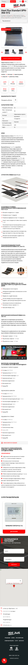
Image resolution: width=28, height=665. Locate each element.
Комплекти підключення (8, 380)
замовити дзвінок (14, 658)
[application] (14, 352)
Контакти (21, 640)
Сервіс (13, 637)
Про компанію (19, 637)
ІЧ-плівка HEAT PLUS (7, 370)
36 (15, 100)
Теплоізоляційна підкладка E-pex (10, 375)
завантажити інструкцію (10, 442)
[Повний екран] (25, 358)
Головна (3, 15)
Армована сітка (6, 424)
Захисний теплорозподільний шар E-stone (12, 398)
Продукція (7, 637)
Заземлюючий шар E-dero (8, 378)
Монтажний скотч (6, 383)
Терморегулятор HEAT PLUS (9, 373)
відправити (14, 564)
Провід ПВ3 (5, 386)
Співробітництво (9, 640)
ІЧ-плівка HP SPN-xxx (7, 419)
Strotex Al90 (5, 430)
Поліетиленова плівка (7, 427)
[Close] (20, 581)
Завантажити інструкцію (11, 58)
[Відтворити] (3, 358)
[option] (14, 36)
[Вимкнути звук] (22, 358)
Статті (16, 640)
